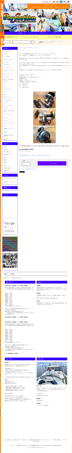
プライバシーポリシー (45, 439)
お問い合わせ (43, 33)
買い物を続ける (47, 155)
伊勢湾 (5, 149)
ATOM (37, 441)
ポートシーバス (48, 42)
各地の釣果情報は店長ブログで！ (11, 36)
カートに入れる (53, 163)
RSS (34, 441)
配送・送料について (18, 439)
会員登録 (20, 33)
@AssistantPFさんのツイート (9, 234)
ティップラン (60, 41)
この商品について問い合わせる (36, 155)
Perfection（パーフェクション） (9, 183)
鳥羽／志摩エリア (7, 151)
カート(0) (54, 33)
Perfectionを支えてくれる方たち (10, 178)
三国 (5, 146)
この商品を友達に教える (24, 155)
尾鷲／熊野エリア (7, 154)
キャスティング (53, 41)
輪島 (5, 157)
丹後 (5, 165)
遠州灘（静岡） (7, 170)
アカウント (9, 33)
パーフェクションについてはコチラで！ (30, 36)
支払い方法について (9, 439)
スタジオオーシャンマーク (32, 47)
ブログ (49, 36)
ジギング (47, 41)
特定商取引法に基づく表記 (31, 169)
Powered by (29, 447)
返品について (22, 169)
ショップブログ (63, 439)
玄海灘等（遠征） (7, 168)
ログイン (32, 33)
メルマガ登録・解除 (56, 36)
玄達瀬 (5, 162)
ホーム (20, 47)
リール (24, 47)
